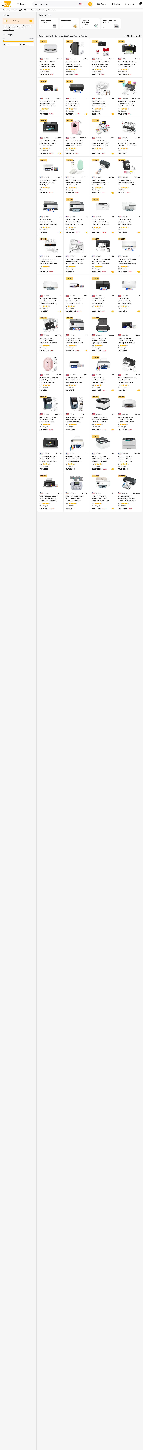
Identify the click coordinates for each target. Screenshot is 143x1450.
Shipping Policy (8, 30)
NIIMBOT (58, 414)
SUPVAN (84, 177)
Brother (58, 138)
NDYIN (137, 138)
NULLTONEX (136, 98)
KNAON (111, 98)
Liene (112, 138)
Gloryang (58, 335)
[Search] (90, 4)
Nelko (85, 59)
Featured (136, 36)
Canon (59, 59)
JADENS (111, 177)
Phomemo (83, 138)
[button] (102, 4)
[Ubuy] (6, 4)
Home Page (7, 10)
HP (86, 98)
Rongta (58, 256)
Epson (59, 98)
